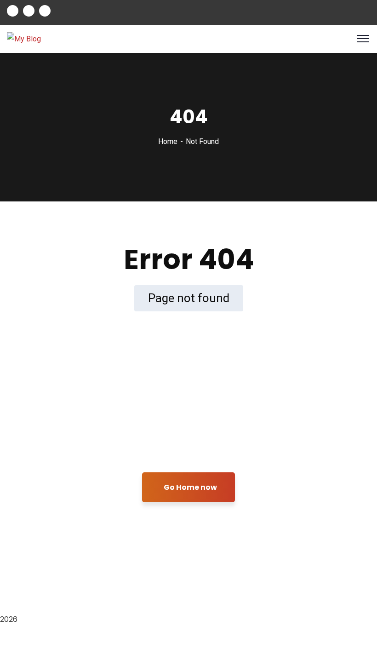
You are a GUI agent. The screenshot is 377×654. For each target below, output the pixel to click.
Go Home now (190, 487)
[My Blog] (24, 38)
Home (167, 141)
